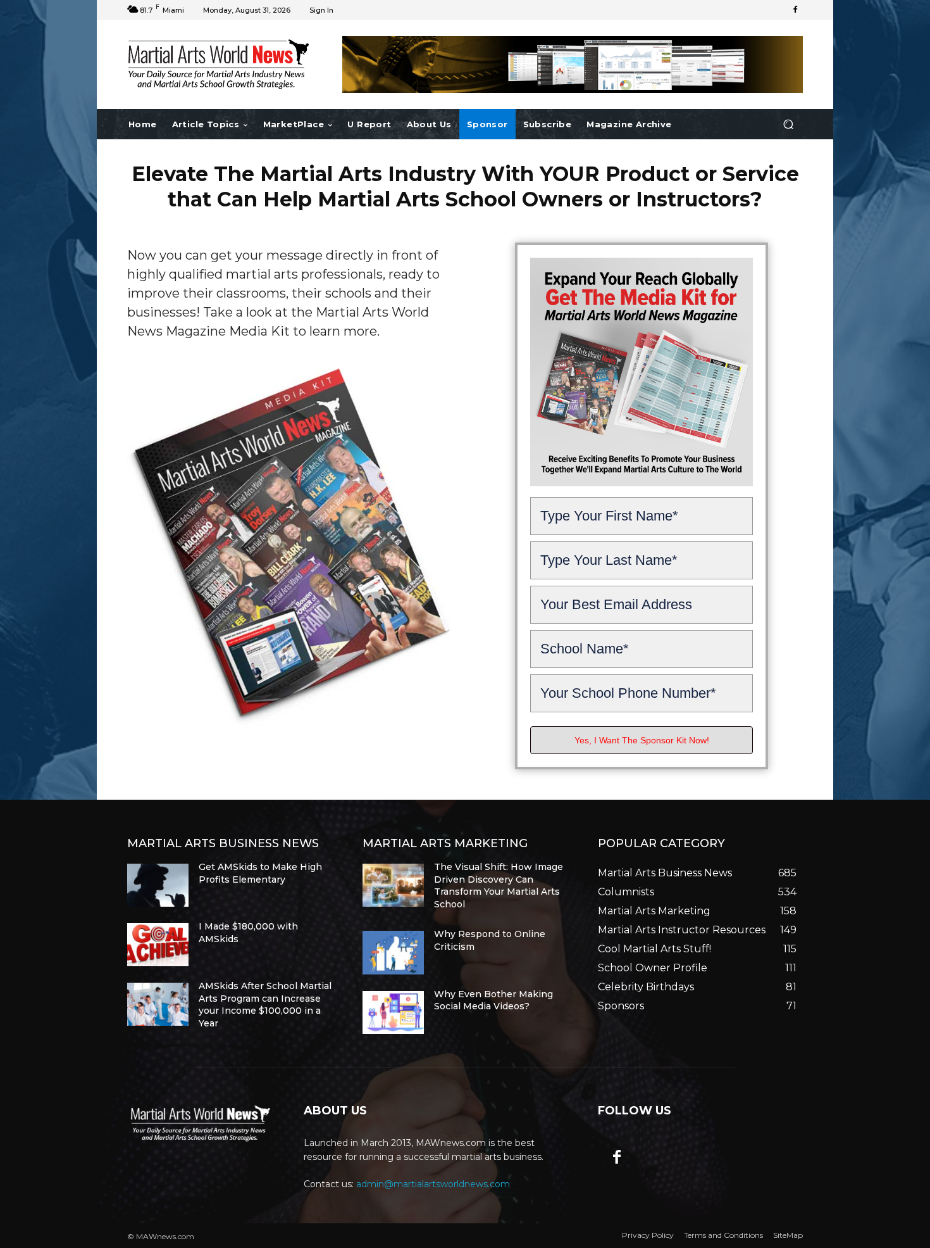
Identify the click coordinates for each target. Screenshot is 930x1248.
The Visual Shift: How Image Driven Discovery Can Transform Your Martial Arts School (498, 885)
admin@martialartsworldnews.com (433, 1184)
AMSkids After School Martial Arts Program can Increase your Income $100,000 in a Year (265, 1004)
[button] (788, 124)
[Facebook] (795, 10)
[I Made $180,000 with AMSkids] (158, 944)
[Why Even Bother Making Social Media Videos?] (393, 1012)
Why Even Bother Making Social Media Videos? (493, 1000)
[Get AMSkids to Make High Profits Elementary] (158, 885)
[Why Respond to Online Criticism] (393, 952)
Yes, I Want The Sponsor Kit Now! (641, 740)
